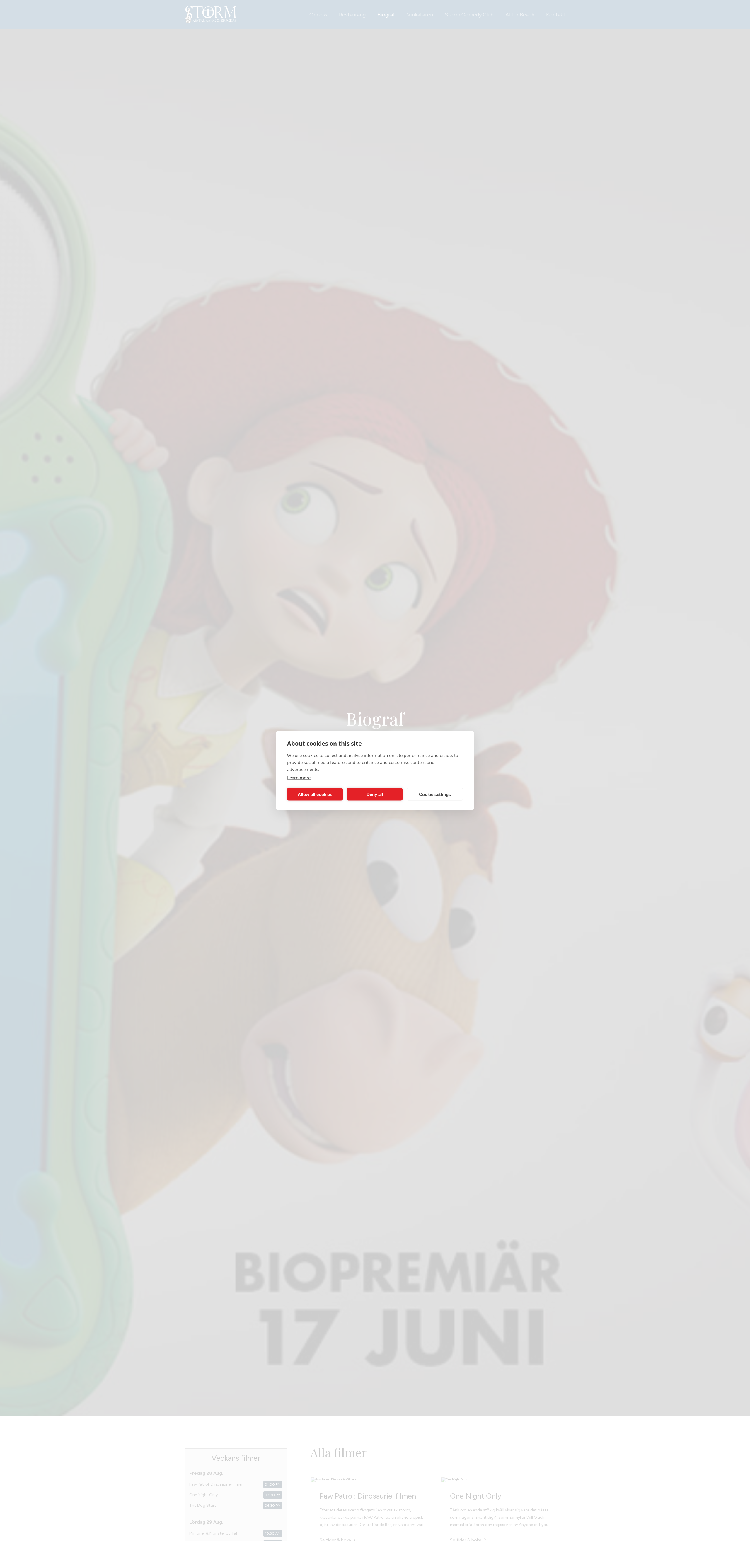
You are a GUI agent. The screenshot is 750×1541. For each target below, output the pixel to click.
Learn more (299, 777)
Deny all (375, 794)
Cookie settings (435, 794)
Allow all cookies (315, 794)
